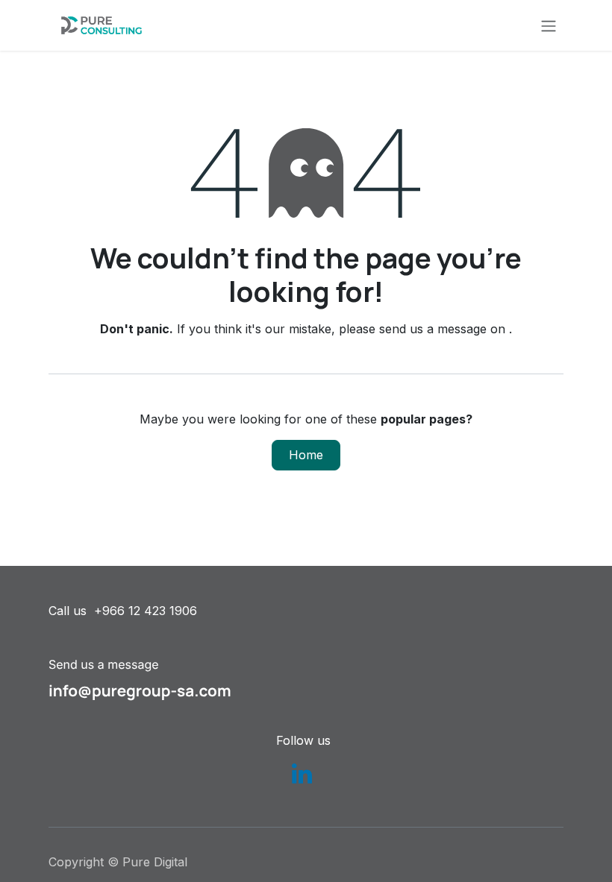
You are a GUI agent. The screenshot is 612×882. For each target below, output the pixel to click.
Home (306, 454)
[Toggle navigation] (548, 25)
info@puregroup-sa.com (140, 691)
